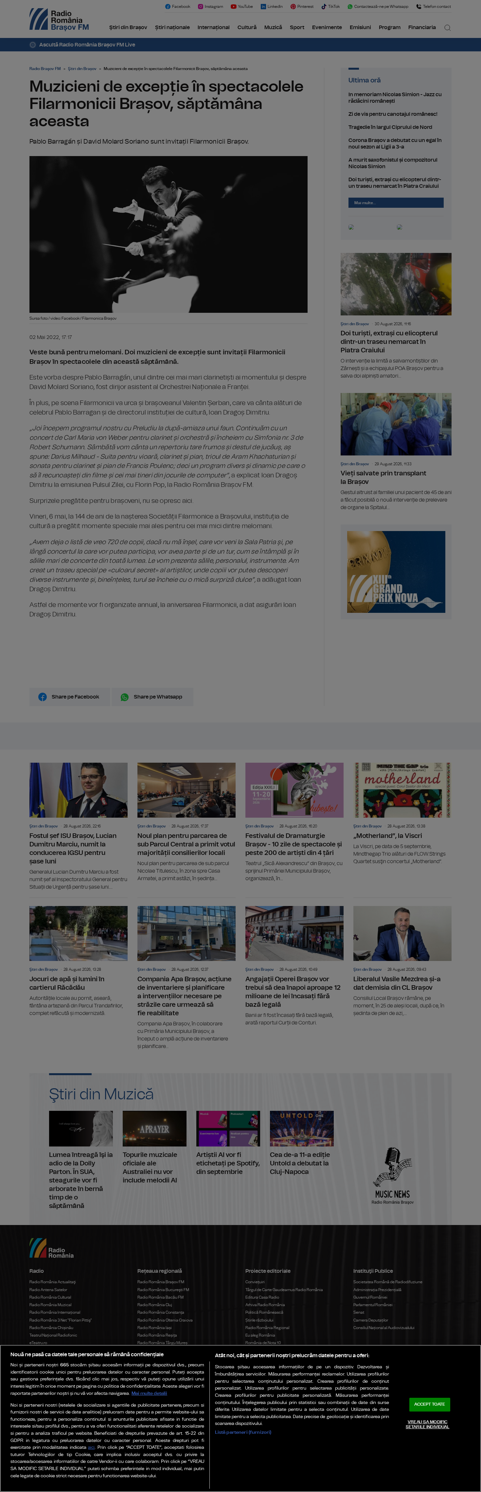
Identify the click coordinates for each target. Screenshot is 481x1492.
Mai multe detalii (149, 1393)
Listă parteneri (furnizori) (243, 1432)
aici (91, 1448)
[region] (240, 1418)
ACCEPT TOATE (429, 1404)
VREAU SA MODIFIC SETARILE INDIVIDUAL (427, 1425)
